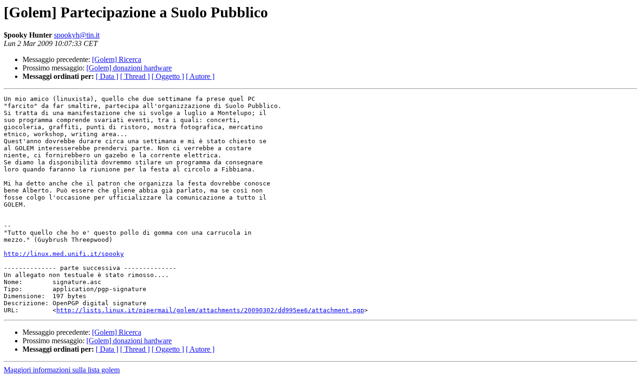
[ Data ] (107, 76)
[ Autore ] (200, 76)
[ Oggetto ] (168, 76)
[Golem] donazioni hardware (129, 68)
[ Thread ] (135, 76)
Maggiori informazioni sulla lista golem (62, 370)
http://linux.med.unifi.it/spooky (64, 253)
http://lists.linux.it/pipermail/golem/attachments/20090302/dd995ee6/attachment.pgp (210, 310)
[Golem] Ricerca (116, 59)
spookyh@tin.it (76, 35)
